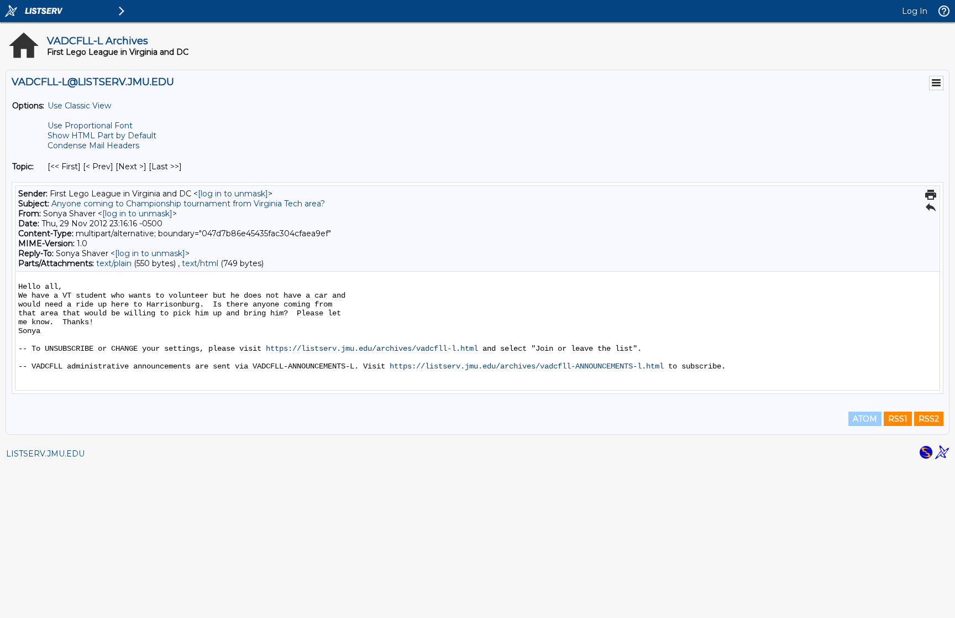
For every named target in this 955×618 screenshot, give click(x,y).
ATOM (865, 419)
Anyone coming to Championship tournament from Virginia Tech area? (188, 204)
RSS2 (929, 419)
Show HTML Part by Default (102, 136)
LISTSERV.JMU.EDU (45, 454)
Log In (914, 11)
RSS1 (897, 419)
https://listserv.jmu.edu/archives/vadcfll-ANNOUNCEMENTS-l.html (527, 366)
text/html (200, 263)
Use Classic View (79, 106)
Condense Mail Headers (93, 145)
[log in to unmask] (233, 194)
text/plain (114, 263)
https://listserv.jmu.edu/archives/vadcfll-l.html (372, 348)
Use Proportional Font (90, 126)
